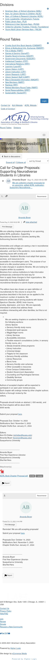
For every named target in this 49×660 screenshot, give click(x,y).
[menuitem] (6, 105)
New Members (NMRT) (14, 82)
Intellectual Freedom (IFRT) (16, 61)
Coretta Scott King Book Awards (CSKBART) (23, 45)
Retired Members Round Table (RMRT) (21, 87)
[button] (3, 181)
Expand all (10, 162)
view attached (31, 222)
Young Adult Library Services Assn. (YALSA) (23, 29)
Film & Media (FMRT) (14, 50)
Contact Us (5, 105)
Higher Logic (15, 648)
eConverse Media (19, 653)
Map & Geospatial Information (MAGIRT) (22, 79)
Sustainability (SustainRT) (16, 92)
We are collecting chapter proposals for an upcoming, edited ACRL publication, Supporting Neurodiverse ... (27, 185)
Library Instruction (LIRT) (15, 71)
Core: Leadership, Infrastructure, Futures (22, 18)
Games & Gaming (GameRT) (17, 53)
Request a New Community (11, 626)
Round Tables (5, 127)
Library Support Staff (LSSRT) (17, 77)
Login (44, 101)
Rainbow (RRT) (11, 85)
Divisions (17, 127)
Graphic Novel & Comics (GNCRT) (19, 56)
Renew (3, 621)
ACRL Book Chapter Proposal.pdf (14, 475)
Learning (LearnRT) (13, 66)
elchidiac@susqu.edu (22, 435)
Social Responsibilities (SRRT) (17, 90)
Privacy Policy (5, 611)
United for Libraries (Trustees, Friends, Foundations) (27, 26)
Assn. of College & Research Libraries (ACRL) (24, 16)
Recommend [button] (41, 196)
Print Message (7, 226)
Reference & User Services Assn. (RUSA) (22, 24)
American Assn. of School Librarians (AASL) (23, 11)
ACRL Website (31, 105)
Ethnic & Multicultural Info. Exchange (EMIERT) (24, 48)
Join (1, 619)
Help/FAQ (4, 613)
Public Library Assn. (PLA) (16, 21)
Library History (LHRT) (14, 69)
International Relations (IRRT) (17, 63)
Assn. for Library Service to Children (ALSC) (23, 13)
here (20, 414)
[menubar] (24, 106)
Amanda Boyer (24, 217)
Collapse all (21, 162)
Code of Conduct (8, 108)
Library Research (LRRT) (15, 74)
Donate (3, 624)
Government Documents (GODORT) (20, 58)
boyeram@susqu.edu (22, 437)
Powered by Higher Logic (24, 659)
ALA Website (17, 105)
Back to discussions (12, 156)
